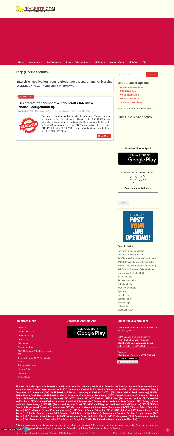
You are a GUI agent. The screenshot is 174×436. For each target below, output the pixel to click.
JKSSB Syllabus (128, 91)
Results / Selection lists (77, 62)
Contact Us (23, 339)
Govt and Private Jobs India (131, 251)
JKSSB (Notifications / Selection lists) (136, 262)
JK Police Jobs (125, 277)
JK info (132, 62)
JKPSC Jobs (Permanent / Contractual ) (137, 266)
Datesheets (123, 295)
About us (22, 327)
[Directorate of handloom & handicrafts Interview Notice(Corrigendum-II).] (28, 125)
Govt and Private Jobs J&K (130, 255)
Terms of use (24, 377)
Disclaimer (23, 343)
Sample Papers (125, 299)
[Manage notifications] (167, 430)
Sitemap (22, 373)
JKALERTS (28, 111)
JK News (99, 62)
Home (21, 62)
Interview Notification (45, 111)
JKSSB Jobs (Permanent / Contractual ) (137, 258)
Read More (103, 136)
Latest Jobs (34, 62)
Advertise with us (26, 331)
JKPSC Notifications (129, 98)
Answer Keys (124, 302)
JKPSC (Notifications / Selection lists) (136, 269)
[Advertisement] (87, 39)
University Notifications (131, 102)
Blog (145, 62)
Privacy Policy (24, 369)
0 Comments (91, 111)
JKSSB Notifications (129, 95)
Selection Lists (125, 284)
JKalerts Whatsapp (27, 365)
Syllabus (122, 291)
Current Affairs (117, 62)
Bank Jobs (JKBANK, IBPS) (131, 273)
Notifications (53, 62)
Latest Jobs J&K (125, 310)
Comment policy (25, 335)
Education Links (25, 347)
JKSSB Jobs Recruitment (132, 87)
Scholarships (124, 306)
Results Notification (127, 280)
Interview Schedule (62, 111)
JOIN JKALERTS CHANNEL (131, 346)
